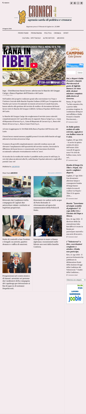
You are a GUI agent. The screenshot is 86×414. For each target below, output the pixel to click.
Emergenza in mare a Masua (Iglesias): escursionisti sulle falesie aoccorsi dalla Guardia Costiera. (46, 243)
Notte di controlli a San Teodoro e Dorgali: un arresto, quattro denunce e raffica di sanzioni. (16, 241)
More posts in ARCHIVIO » (55, 173)
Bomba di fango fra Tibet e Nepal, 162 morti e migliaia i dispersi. (74, 169)
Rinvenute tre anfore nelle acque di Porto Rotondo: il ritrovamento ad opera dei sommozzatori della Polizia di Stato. (48, 205)
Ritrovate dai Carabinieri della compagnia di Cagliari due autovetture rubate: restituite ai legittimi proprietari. (16, 204)
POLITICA (47, 33)
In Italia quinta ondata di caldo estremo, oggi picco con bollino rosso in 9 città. (74, 131)
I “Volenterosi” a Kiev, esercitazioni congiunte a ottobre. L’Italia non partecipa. (74, 246)
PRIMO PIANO (23, 33)
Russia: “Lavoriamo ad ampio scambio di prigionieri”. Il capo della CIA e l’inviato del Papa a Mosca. (74, 209)
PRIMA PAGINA (36, 33)
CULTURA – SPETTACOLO (31, 38)
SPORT (65, 33)
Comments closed (72, 122)
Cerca (80, 72)
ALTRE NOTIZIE (49, 38)
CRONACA (57, 33)
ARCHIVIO (60, 38)
